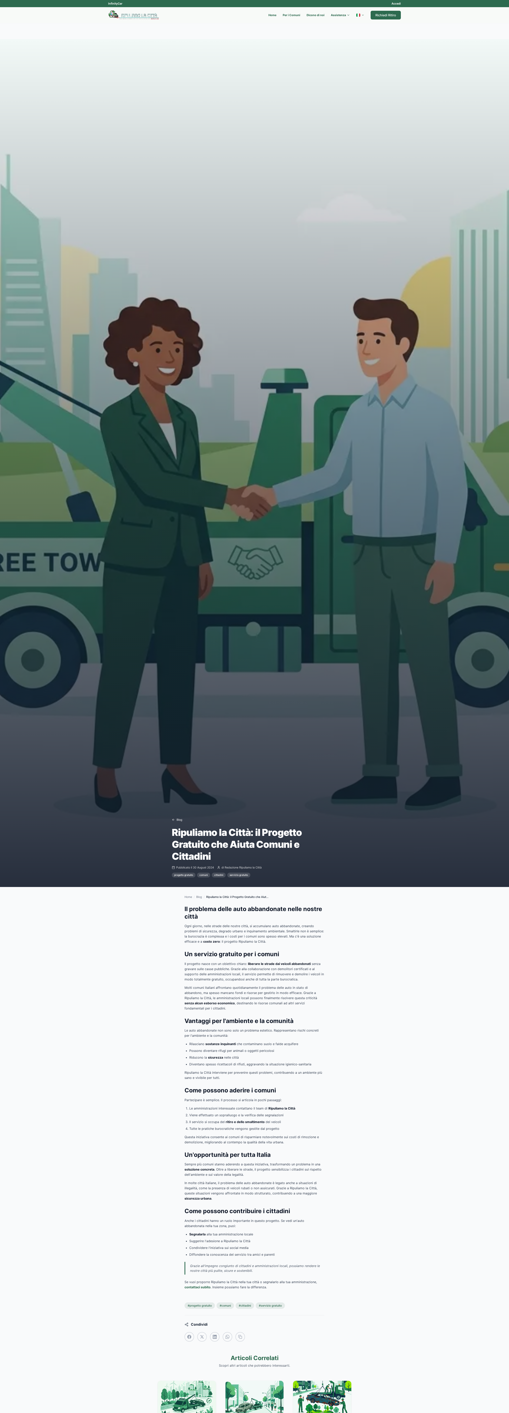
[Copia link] (240, 1337)
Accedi (396, 3)
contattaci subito (198, 1287)
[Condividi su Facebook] (189, 1337)
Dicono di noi (315, 15)
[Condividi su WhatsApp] (227, 1337)
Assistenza (338, 15)
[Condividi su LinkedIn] (215, 1337)
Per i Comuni (291, 15)
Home (272, 15)
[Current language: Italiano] (360, 15)
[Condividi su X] (202, 1337)
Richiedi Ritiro (385, 15)
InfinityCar (115, 3)
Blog (199, 897)
